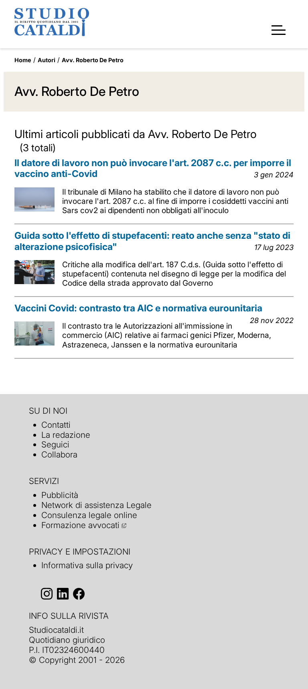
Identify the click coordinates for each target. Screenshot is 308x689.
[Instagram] (47, 594)
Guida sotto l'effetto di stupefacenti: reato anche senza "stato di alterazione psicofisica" (152, 241)
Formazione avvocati (80, 525)
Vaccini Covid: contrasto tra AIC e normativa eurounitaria (138, 308)
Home (22, 60)
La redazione (65, 435)
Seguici (55, 444)
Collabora (59, 454)
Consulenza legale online (89, 515)
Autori (46, 60)
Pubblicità (59, 495)
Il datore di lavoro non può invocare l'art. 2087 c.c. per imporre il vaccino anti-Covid (152, 168)
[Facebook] (79, 594)
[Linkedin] (63, 594)
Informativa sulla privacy (87, 565)
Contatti (56, 425)
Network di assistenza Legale (96, 505)
